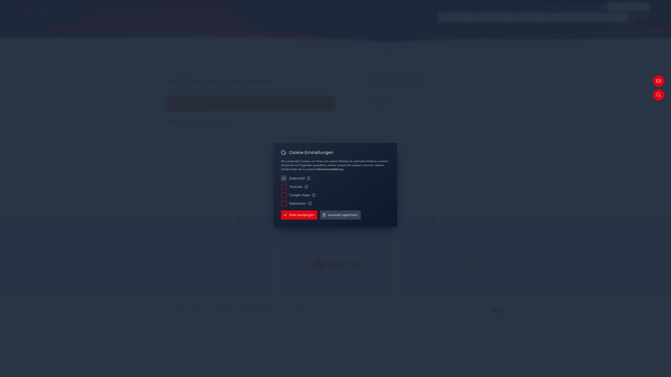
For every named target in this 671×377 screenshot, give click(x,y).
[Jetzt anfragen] (658, 81)
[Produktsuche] (658, 95)
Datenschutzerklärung (329, 169)
